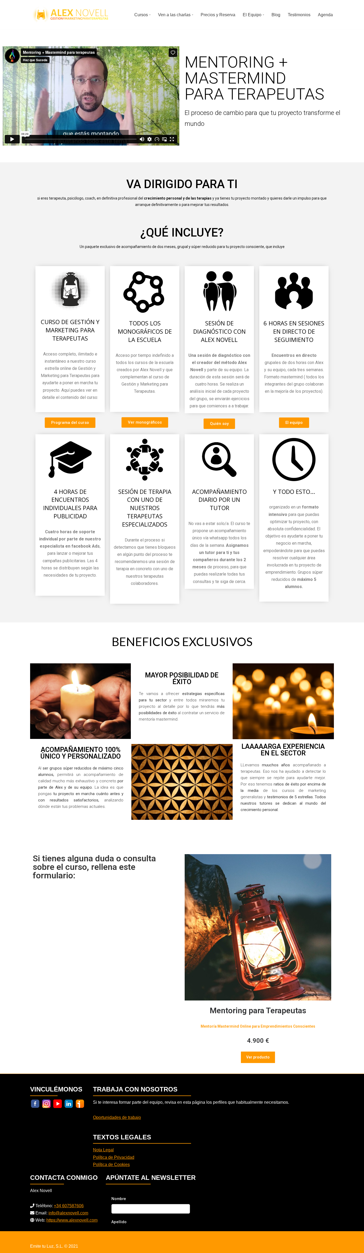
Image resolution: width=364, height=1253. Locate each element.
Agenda (325, 15)
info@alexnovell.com (68, 1213)
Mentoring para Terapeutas (258, 1010)
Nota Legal (103, 1150)
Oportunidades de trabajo (117, 1117)
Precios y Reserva (218, 15)
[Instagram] (46, 1103)
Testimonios (299, 15)
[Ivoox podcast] (80, 1103)
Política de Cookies (111, 1164)
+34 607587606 (69, 1206)
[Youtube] (57, 1103)
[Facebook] (35, 1103)
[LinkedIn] (69, 1103)
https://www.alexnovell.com (72, 1220)
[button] (150, 14)
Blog (276, 15)
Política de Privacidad (113, 1157)
